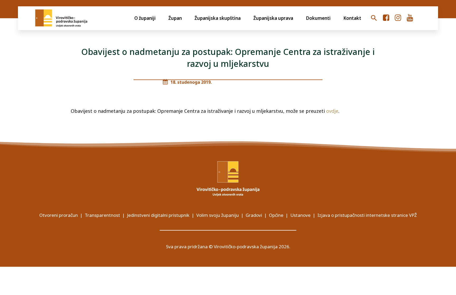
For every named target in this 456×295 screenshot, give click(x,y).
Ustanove (300, 215)
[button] (374, 18)
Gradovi (254, 215)
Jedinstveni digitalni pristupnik (158, 215)
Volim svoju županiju (217, 215)
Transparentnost (102, 215)
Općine (276, 215)
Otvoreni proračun (58, 215)
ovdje (332, 111)
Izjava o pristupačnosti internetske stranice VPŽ (367, 215)
